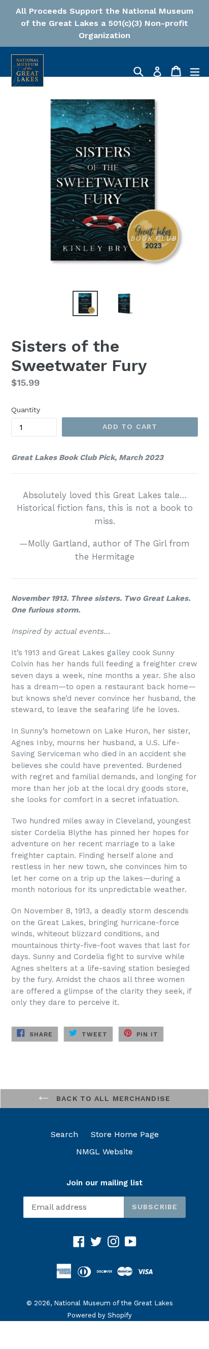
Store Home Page (125, 1134)
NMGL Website (104, 1151)
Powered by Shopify (99, 1315)
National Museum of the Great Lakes (113, 1303)
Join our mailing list (104, 1182)
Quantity (25, 410)
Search (64, 1134)
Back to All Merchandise (112, 1098)
